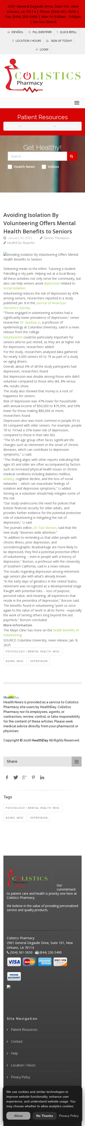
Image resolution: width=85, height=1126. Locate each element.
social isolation (14, 288)
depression (52, 283)
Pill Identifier (42, 32)
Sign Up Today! (61, 41)
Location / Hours (28, 41)
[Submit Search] (72, 156)
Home (12, 126)
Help (14, 1053)
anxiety (8, 479)
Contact (16, 1041)
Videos (53, 166)
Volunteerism (13, 337)
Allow (18, 1116)
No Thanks (44, 1116)
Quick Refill (68, 32)
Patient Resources (37, 126)
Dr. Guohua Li (30, 322)
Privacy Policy (20, 1077)
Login (43, 49)
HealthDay (40, 740)
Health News (24, 166)
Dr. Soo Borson (45, 527)
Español (17, 32)
